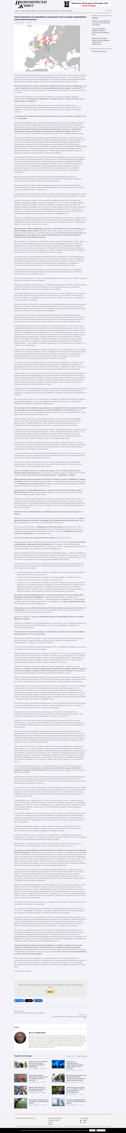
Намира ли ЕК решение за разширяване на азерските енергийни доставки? (37, 1089)
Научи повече (101, 1130)
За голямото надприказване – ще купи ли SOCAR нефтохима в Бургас (76, 1101)
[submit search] (110, 10)
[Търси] (98, 10)
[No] (124, 1130)
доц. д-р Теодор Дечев (19, 22)
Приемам (92, 1130)
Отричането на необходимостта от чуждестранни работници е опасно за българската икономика (75, 1065)
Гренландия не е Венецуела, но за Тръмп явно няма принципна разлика (39, 1101)
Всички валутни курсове (99, 51)
